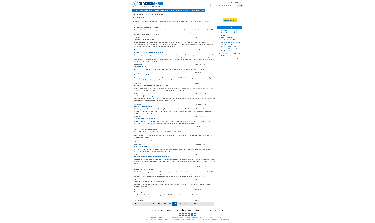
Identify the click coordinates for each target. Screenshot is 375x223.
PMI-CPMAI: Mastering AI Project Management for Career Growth (231, 33)
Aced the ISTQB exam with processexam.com (149, 96)
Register (239, 2)
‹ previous (143, 204)
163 (164, 204)
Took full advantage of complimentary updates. (150, 181)
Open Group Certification (179, 10)
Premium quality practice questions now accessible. (151, 156)
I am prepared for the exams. (143, 169)
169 (195, 204)
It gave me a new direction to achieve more (148, 52)
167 (185, 204)
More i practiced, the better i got (145, 75)
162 (159, 204)
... (134, 10)
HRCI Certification (160, 10)
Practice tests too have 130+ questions (147, 27)
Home (133, 14)
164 (169, 204)
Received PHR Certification (143, 106)
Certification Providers (190, 219)
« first (135, 204)
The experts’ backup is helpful (144, 39)
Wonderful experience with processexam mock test (151, 85)
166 (180, 204)
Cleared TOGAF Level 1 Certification (146, 129)
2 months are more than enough (145, 118)
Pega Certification (197, 10)
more (240, 58)
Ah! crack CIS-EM (140, 66)
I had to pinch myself (141, 146)
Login (232, 2)
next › (205, 204)
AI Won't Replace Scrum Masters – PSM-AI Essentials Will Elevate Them (230, 49)
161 (154, 204)
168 (190, 204)
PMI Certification (145, 10)
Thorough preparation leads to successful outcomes (152, 192)
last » (211, 204)
